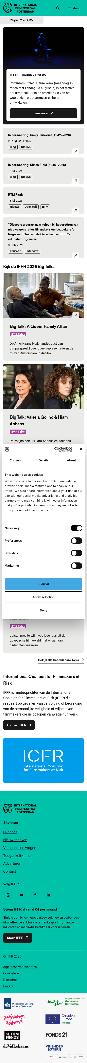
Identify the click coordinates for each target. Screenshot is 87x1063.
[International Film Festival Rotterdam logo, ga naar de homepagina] (20, 8)
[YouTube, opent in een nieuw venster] (22, 895)
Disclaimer (10, 980)
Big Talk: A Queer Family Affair (38, 326)
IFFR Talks (18, 334)
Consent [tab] (16, 460)
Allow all (43, 584)
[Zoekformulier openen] (58, 8)
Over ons (10, 832)
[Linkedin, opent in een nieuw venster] (48, 895)
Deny (43, 610)
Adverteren (12, 863)
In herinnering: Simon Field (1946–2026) (37, 165)
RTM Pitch (15, 194)
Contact (9, 871)
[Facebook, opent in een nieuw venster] (35, 895)
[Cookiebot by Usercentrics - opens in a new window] (54, 449)
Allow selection (44, 597)
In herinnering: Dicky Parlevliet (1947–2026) (39, 135)
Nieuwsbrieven (15, 840)
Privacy (8, 986)
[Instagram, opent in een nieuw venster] (8, 895)
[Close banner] (81, 449)
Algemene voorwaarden (20, 967)
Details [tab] (44, 460)
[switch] (76, 540)
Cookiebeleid (12, 973)
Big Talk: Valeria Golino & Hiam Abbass (39, 420)
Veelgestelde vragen (19, 848)
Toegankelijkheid (16, 855)
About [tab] (71, 460)
